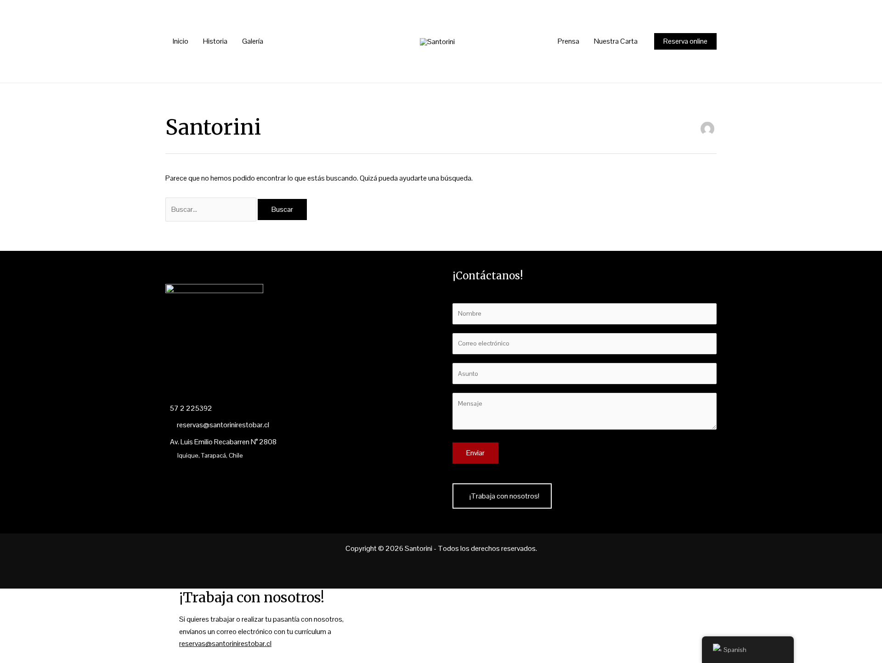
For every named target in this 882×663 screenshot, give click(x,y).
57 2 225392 (191, 408)
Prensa (568, 41)
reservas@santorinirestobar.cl (222, 425)
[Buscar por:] (211, 209)
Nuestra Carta (616, 41)
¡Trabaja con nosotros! (504, 496)
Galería (252, 41)
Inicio (180, 41)
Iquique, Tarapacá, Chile (210, 455)
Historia (215, 41)
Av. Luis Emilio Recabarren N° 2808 (223, 442)
